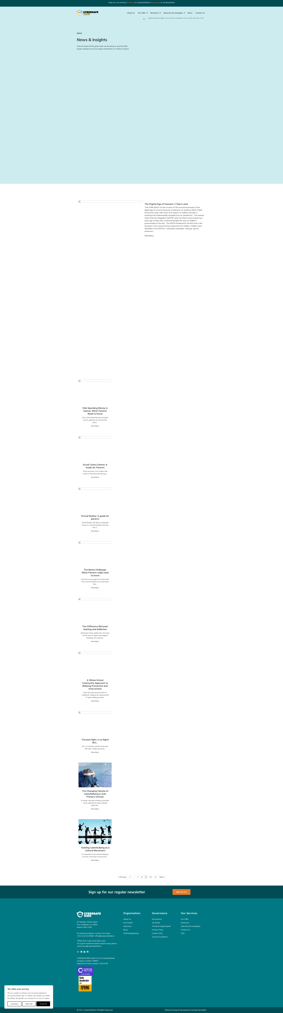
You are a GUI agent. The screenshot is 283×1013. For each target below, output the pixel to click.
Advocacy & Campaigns (173, 13)
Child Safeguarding (131, 933)
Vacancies (127, 926)
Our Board (156, 923)
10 (150, 877)
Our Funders (128, 923)
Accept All (43, 1004)
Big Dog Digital (200, 1010)
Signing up (156, 2)
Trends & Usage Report (161, 926)
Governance (157, 919)
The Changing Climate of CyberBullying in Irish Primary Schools (95, 794)
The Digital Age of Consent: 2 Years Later (166, 204)
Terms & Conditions (160, 937)
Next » (162, 877)
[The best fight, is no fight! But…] (95, 723)
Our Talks (142, 13)
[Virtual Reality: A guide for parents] (95, 500)
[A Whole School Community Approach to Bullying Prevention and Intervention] (95, 664)
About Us (131, 13)
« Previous (122, 877)
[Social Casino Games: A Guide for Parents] (95, 448)
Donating (131, 2)
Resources (154, 13)
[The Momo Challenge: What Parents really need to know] (95, 553)
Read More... (149, 236)
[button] (147, 12)
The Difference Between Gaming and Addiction (95, 628)
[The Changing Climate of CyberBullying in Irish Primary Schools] (95, 775)
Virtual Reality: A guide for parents (95, 517)
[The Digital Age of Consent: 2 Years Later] (110, 283)
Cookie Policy (157, 933)
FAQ (182, 933)
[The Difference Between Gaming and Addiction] (95, 610)
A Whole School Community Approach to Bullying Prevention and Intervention (95, 684)
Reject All (29, 1004)
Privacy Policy (157, 930)
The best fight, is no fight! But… (95, 741)
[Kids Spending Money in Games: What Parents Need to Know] (95, 392)
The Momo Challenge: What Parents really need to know (95, 572)
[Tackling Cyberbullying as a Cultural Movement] (95, 831)
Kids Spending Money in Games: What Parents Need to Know (95, 411)
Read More (95, 426)
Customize (14, 1004)
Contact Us (200, 13)
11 (155, 877)
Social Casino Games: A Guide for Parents (95, 466)
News (190, 13)
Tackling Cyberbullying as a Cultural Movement (95, 849)
